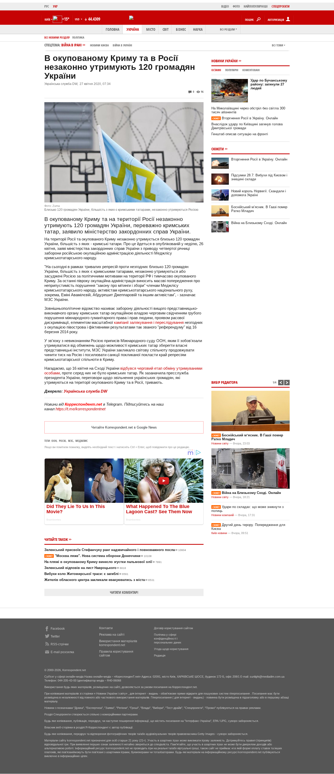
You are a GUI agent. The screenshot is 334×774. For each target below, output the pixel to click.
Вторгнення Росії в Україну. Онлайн (245, 118)
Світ (166, 29)
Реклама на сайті (111, 634)
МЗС (70, 441)
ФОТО (236, 6)
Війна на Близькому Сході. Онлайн (259, 223)
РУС (46, 6)
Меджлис (81, 441)
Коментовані (251, 70)
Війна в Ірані (96, 44)
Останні (216, 70)
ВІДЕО (225, 6)
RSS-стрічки (60, 644)
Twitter (55, 636)
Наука (197, 29)
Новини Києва (99, 45)
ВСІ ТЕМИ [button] (277, 45)
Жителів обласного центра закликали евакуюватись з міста (99, 580)
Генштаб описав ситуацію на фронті (239, 134)
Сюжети (217, 148)
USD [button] (77, 19)
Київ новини (219, 533)
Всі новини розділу (57, 37)
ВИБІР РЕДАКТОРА (224, 382)
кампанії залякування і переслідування (149, 322)
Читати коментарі (124, 592)
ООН (54, 441)
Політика (78, 37)
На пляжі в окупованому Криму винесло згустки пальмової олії (103, 562)
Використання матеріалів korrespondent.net (118, 643)
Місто (150, 29)
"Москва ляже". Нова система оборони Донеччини (98, 556)
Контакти (106, 628)
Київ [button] (47, 19)
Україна (133, 29)
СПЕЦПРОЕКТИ (281, 6)
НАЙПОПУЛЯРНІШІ (256, 6)
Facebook (58, 628)
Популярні (231, 70)
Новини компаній (222, 515)
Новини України (224, 60)
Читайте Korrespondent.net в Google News (124, 427)
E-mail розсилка (62, 652)
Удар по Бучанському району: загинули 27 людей (268, 84)
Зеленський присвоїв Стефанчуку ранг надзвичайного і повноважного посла (115, 550)
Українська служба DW (85, 391)
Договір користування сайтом (173, 628)
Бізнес (181, 29)
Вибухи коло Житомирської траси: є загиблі (86, 574)
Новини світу (220, 443)
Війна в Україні (122, 45)
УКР (55, 6)
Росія (62, 441)
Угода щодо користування (171, 649)
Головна (112, 29)
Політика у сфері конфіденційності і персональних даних (167, 638)
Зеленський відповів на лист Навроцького (85, 568)
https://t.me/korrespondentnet (80, 409)
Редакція (159, 655)
